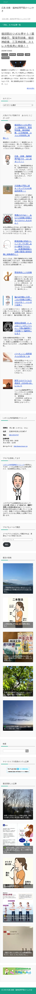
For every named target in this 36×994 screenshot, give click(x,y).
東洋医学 (20, 54)
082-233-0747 (14, 435)
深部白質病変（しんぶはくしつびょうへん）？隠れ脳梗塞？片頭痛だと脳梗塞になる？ (23, 328)
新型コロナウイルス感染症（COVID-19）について (23, 383)
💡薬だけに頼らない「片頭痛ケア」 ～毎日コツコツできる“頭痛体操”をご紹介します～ (17, 918)
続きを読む (31, 88)
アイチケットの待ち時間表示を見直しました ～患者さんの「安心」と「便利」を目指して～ (18, 658)
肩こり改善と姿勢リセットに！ (14, 886)
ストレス (4, 54)
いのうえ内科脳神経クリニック (13, 465)
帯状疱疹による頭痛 (23, 272)
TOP (16, 19)
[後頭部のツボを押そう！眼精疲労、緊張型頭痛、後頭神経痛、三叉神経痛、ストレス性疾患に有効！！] (18, 66)
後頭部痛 (12, 54)
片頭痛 (27, 54)
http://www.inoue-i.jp (20, 446)
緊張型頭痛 (5, 58)
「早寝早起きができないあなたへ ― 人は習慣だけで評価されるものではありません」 (18, 589)
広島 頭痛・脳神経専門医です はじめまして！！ (23, 158)
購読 (6, 544)
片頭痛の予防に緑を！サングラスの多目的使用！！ (23, 188)
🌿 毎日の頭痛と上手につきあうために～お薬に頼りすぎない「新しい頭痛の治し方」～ (18, 850)
